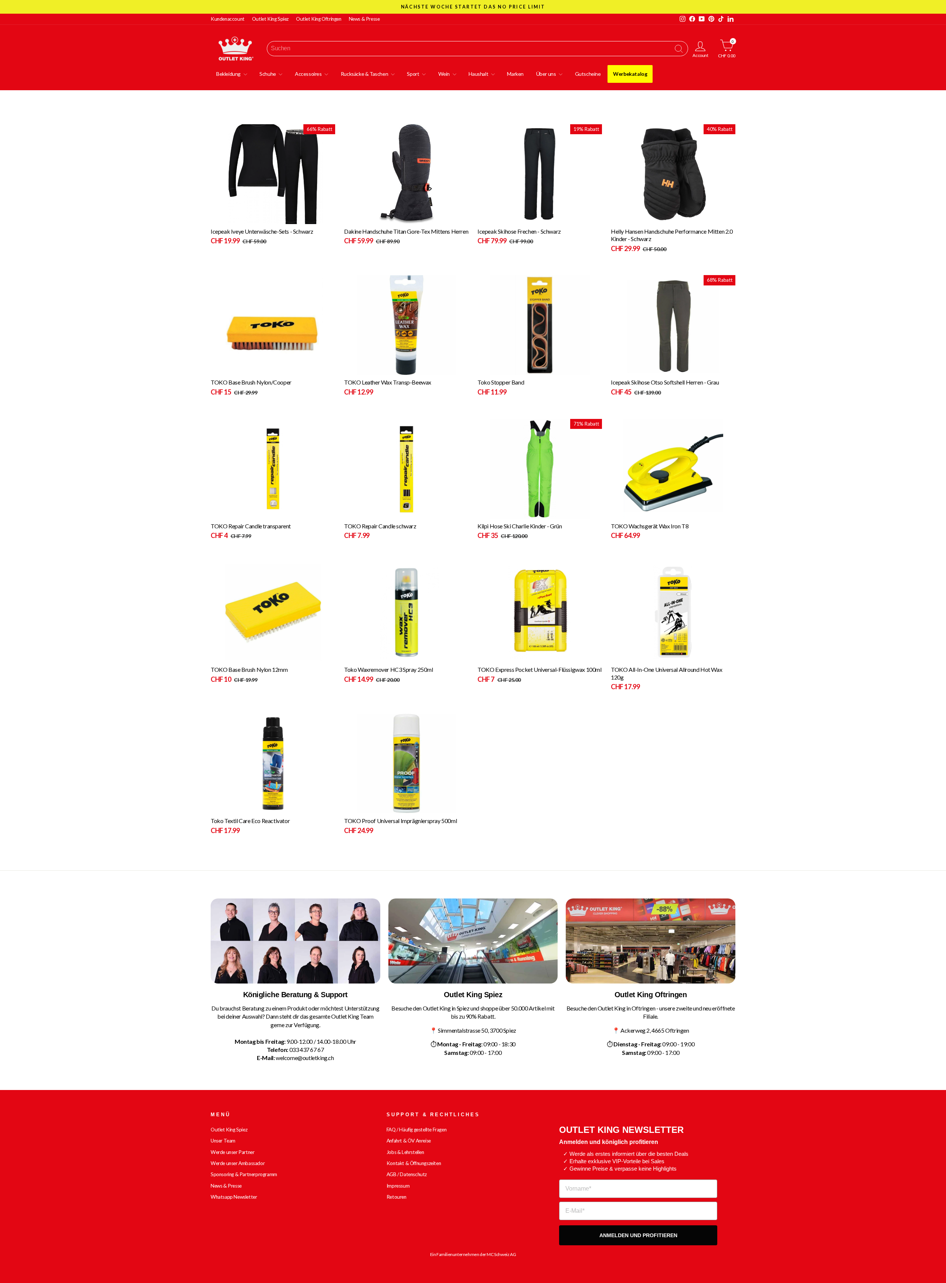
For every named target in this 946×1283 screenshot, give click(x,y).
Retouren (396, 1197)
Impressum (398, 1186)
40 (513, 218)
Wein (444, 74)
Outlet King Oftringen (318, 19)
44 (500, 218)
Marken (515, 74)
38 (520, 218)
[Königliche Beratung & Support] (295, 941)
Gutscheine (588, 74)
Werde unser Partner (232, 1152)
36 (526, 218)
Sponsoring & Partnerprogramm (244, 1174)
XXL (228, 218)
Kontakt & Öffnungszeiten (414, 1163)
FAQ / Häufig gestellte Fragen (416, 1130)
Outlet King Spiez (270, 19)
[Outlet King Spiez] (473, 941)
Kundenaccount (228, 19)
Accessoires (309, 74)
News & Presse (364, 19)
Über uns (546, 74)
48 (487, 218)
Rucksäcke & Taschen (365, 74)
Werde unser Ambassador (238, 1163)
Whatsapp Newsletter (234, 1197)
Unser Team (223, 1141)
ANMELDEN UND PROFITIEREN (638, 1235)
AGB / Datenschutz (407, 1174)
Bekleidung (229, 74)
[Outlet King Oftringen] (650, 941)
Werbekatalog (630, 74)
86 (487, 513)
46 (493, 218)
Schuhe (268, 74)
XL (220, 218)
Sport (413, 74)
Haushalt (479, 74)
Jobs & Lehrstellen (405, 1152)
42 (506, 218)
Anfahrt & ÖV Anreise (409, 1141)
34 (533, 218)
